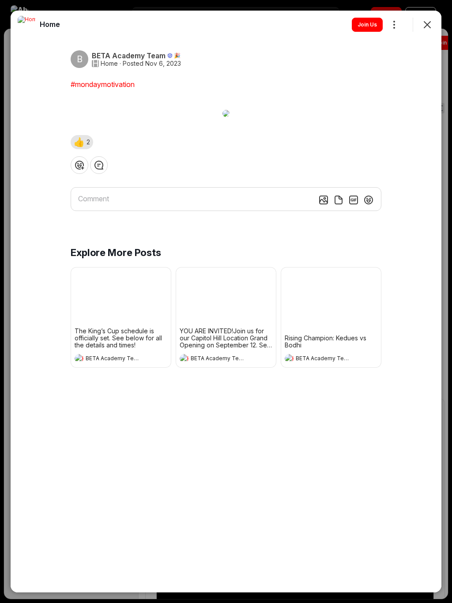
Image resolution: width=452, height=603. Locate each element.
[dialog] (226, 301)
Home (109, 63)
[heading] (112, 359)
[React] (79, 165)
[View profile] (79, 358)
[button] (82, 142)
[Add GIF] (354, 200)
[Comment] (99, 165)
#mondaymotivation (103, 84)
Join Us (367, 24)
